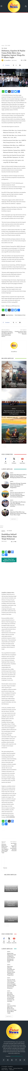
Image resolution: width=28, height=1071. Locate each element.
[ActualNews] (3, 60)
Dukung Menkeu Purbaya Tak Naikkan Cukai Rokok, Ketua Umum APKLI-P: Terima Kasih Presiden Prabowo (7, 334)
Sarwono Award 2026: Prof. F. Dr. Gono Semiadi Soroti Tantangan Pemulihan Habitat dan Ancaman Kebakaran (14, 440)
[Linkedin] (11, 1060)
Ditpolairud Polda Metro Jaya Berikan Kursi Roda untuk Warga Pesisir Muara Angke (18, 513)
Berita (14, 381)
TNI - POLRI (7, 45)
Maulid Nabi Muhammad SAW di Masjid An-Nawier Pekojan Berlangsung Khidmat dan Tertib (14, 384)
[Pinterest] (16, 1060)
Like (6, 458)
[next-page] (5, 447)
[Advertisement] (14, 28)
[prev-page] (3, 447)
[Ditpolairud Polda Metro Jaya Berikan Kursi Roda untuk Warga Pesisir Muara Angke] (5, 512)
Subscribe (22, 458)
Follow (14, 458)
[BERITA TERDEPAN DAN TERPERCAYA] (14, 6)
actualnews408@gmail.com (16, 1056)
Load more (13, 519)
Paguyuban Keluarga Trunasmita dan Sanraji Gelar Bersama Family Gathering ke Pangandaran (14, 412)
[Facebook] (3, 1060)
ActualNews (8, 60)
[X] (24, 1060)
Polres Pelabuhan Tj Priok (20, 315)
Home (3, 45)
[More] (20, 65)
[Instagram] (7, 1060)
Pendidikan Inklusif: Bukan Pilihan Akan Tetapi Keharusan (20, 332)
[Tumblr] (20, 1060)
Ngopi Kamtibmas (9, 315)
